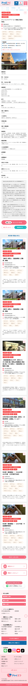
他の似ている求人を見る (13, 557)
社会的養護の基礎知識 (6, 626)
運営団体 (3, 656)
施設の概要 (3, 629)
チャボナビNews (18, 656)
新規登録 (20, 4)
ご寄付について (17, 659)
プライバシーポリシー (19, 663)
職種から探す (6, 604)
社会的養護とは (18, 626)
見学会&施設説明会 (5, 611)
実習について (4, 633)
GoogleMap (17, 26)
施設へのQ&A (18, 621)
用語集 (16, 633)
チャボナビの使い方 (14, 638)
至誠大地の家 (6, 24)
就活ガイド (11, 566)
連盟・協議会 (4, 659)
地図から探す (18, 618)
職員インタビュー (13, 573)
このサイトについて (18, 661)
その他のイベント (5, 613)
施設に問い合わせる (7, 227)
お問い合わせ (14, 670)
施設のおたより (4, 621)
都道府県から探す (7, 596)
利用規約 (3, 663)
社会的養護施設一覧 (5, 618)
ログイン (16, 4)
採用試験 (17, 611)
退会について (4, 666)
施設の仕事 (17, 629)
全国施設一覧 (4, 661)
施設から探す (6, 600)
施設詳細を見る (20, 227)
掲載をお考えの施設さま (14, 642)
